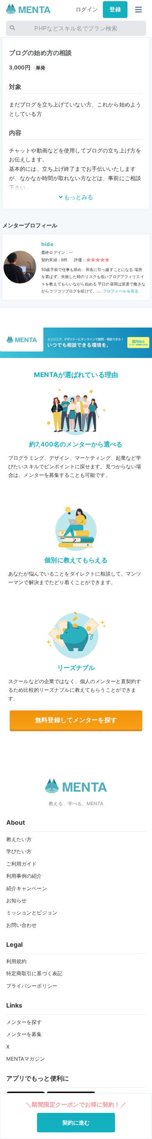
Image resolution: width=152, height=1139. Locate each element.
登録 (115, 9)
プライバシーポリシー (31, 986)
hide (47, 244)
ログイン (87, 9)
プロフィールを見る (120, 291)
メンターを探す (24, 1022)
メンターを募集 (24, 1034)
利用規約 (16, 961)
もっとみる (78, 197)
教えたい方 (19, 839)
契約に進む (76, 1122)
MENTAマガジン (25, 1059)
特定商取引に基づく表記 (34, 973)
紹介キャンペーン (26, 888)
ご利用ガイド (21, 864)
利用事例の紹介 (24, 876)
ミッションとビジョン (31, 912)
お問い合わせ (21, 925)
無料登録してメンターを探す (76, 720)
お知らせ (16, 900)
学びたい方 (19, 851)
